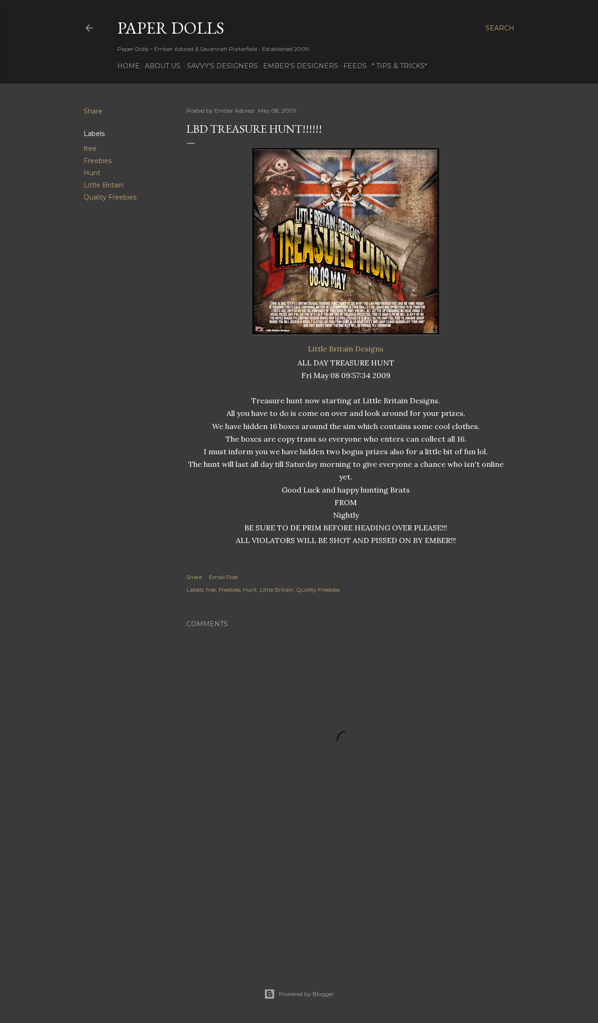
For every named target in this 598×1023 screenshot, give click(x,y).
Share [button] (93, 111)
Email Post (223, 576)
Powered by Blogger (306, 993)
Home (128, 66)
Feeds (355, 66)
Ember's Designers (300, 66)
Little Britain (103, 185)
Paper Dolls (170, 28)
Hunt (92, 173)
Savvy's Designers (222, 66)
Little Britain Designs (346, 348)
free (90, 148)
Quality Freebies (110, 197)
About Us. (163, 66)
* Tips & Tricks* (399, 66)
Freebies (98, 161)
